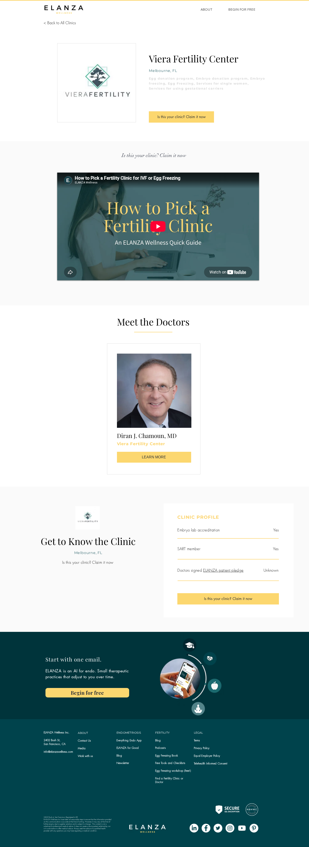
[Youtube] (242, 828)
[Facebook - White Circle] (206, 828)
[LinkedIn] (194, 828)
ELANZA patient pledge (223, 570)
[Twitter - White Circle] (218, 828)
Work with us (85, 756)
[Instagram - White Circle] (230, 828)
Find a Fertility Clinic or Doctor (169, 780)
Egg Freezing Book (166, 755)
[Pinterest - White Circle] (254, 828)
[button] (122, 763)
